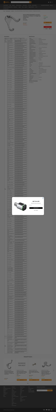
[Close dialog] (43, 198)
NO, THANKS (36, 210)
